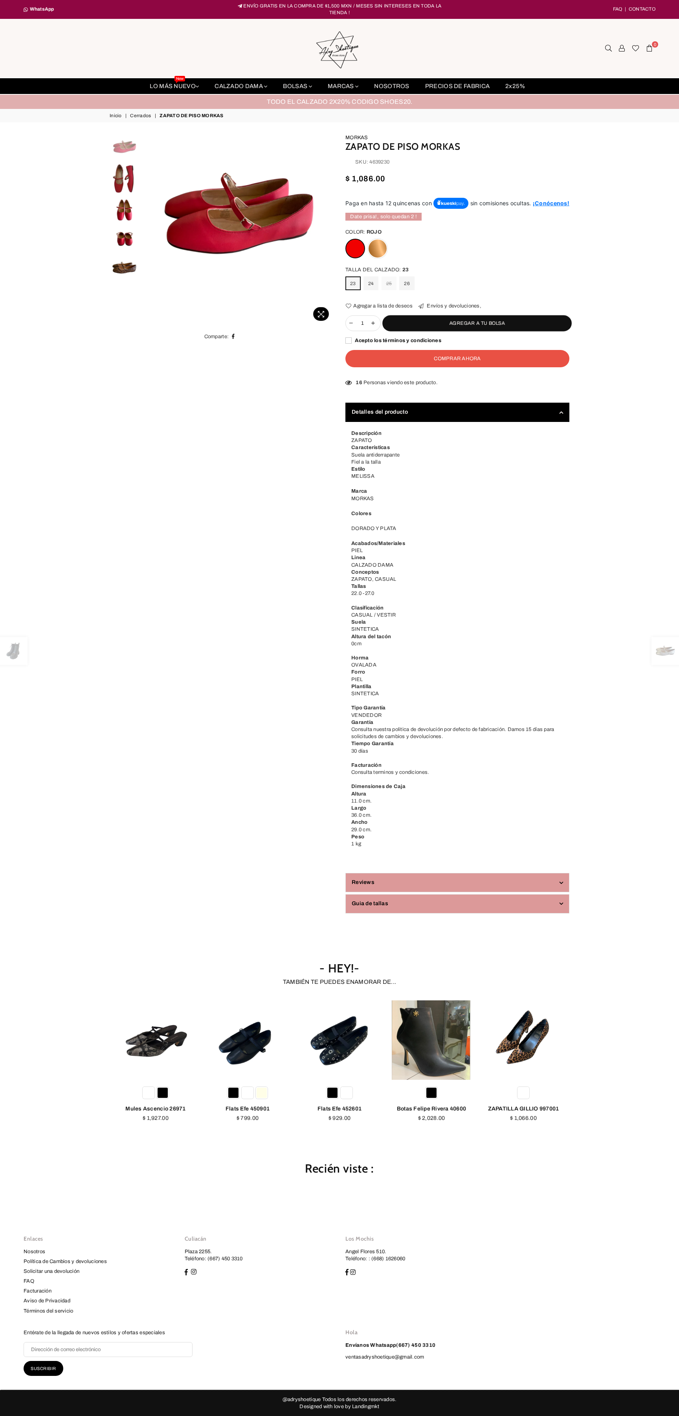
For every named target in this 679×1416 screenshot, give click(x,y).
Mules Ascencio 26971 (155, 1109)
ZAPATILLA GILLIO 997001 (523, 1109)
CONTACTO (642, 9)
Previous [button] (150, 229)
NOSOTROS (391, 86)
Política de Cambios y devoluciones (65, 1261)
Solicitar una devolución (51, 1271)
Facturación (37, 1291)
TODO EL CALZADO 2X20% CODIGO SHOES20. (340, 101)
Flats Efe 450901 (248, 1109)
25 (389, 283)
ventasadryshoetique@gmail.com (384, 1357)
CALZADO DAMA (239, 86)
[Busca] (608, 48)
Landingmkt (366, 1406)
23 (353, 283)
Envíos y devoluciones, (453, 306)
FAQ (617, 9)
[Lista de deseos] (635, 48)
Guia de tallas (370, 903)
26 (407, 283)
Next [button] (327, 229)
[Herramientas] (621, 48)
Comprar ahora (457, 358)
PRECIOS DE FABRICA (457, 86)
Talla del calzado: (377, 270)
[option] (339, 102)
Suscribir (43, 1368)
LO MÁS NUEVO (173, 83)
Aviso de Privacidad (47, 1301)
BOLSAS (295, 86)
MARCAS (341, 86)
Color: (363, 232)
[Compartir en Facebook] (233, 336)
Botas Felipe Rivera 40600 (431, 1109)
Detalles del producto (380, 412)
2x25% (515, 86)
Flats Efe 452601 (339, 1109)
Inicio (116, 115)
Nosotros (34, 1251)
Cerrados (140, 115)
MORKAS (356, 137)
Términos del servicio (48, 1311)
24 (371, 283)
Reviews (363, 882)
